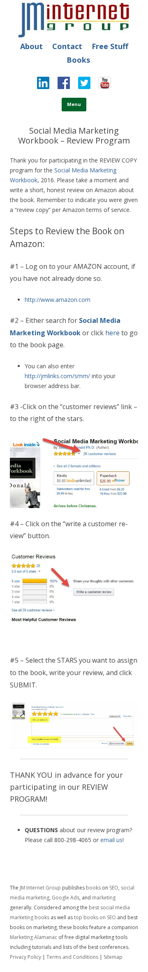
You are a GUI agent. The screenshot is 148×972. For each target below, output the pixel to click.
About (31, 46)
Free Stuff (110, 46)
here (112, 332)
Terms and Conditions (72, 956)
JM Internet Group (40, 887)
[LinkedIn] (43, 85)
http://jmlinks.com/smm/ (57, 376)
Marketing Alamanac (33, 937)
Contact (67, 46)
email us (111, 840)
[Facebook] (59, 85)
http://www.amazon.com (57, 300)
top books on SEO (95, 917)
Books (78, 60)
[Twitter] (80, 85)
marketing (104, 897)
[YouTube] (100, 85)
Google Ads (65, 897)
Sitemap (113, 956)
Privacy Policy (25, 956)
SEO (113, 887)
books (93, 887)
